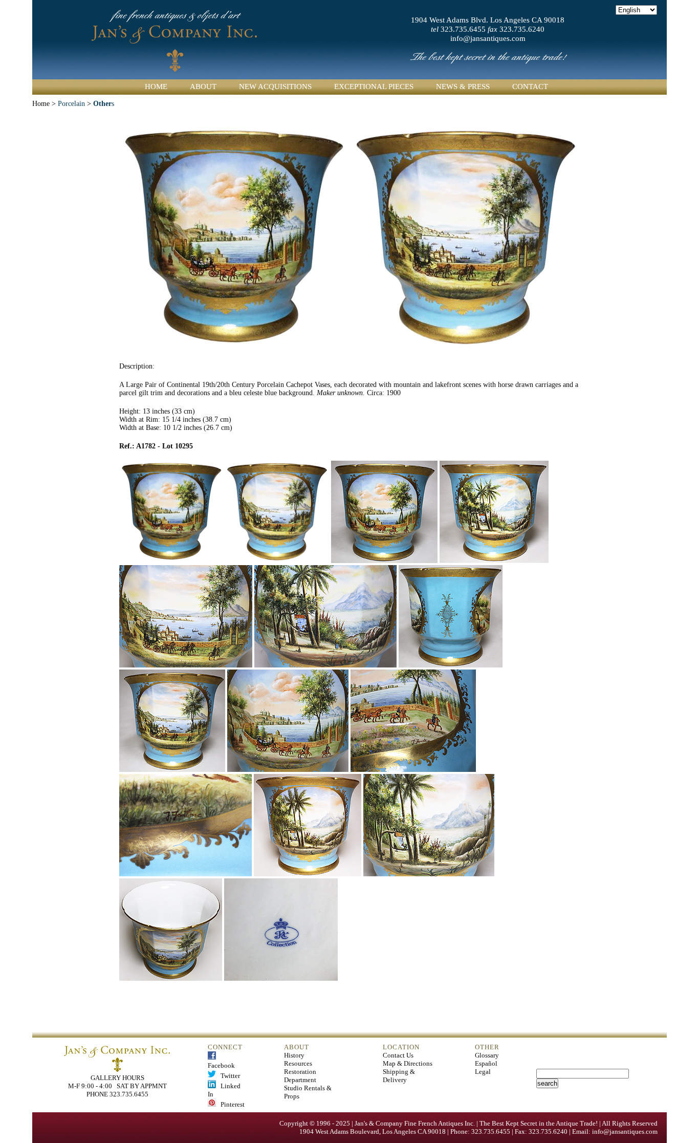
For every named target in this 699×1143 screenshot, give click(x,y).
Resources (298, 1063)
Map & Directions (407, 1063)
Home (156, 86)
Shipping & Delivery (399, 1076)
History (294, 1055)
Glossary (487, 1055)
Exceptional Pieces (373, 86)
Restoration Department (300, 1076)
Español (486, 1063)
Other (102, 103)
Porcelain (70, 103)
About (203, 86)
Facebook (221, 1061)
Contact (530, 86)
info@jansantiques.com (488, 38)
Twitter (228, 1076)
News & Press (463, 86)
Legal (483, 1071)
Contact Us (398, 1055)
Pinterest (230, 1104)
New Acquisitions (275, 86)
